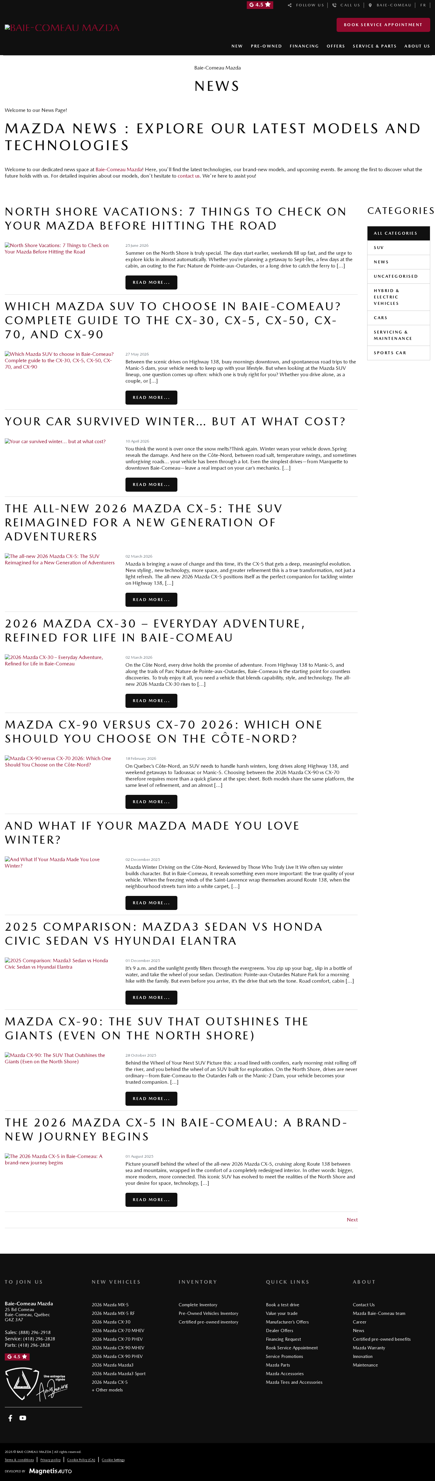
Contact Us (364, 1304)
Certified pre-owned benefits (382, 1339)
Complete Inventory (198, 1304)
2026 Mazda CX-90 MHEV (118, 1347)
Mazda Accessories (285, 1373)
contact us (189, 176)
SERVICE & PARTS (375, 46)
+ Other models (107, 1389)
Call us (348, 5)
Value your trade (282, 1313)
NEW (237, 46)
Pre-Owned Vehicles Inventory (208, 1313)
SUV (379, 247)
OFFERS (336, 46)
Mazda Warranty (369, 1347)
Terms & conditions (19, 1460)
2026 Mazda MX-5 (110, 1304)
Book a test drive (282, 1304)
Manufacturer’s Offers (287, 1321)
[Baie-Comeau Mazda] (62, 26)
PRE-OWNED (266, 46)
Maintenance (365, 1364)
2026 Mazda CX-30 (111, 1321)
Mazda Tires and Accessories (294, 1382)
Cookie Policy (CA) (81, 1460)
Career (360, 1321)
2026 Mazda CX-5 (110, 1382)
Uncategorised (396, 276)
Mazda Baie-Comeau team (379, 1313)
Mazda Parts (278, 1364)
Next (352, 1220)
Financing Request (283, 1339)
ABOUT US (417, 46)
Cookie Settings (113, 1460)
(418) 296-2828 (39, 1338)
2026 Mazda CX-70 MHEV (118, 1330)
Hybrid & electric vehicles (387, 297)
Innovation (363, 1356)
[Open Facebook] (10, 1418)
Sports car (390, 352)
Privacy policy (50, 1460)
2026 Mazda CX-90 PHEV (117, 1356)
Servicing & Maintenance (393, 335)
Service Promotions (284, 1356)
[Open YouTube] (23, 1418)
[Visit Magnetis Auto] (52, 1471)
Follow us (308, 5)
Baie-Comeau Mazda (119, 169)
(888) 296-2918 (35, 1332)
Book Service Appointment (383, 24)
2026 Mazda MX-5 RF (113, 1313)
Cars (381, 317)
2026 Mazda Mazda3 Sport (119, 1373)
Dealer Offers (279, 1330)
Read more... (151, 282)
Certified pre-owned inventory (208, 1321)
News (381, 262)
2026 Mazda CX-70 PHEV (117, 1339)
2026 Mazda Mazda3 (113, 1364)
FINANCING (304, 46)
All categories (395, 233)
